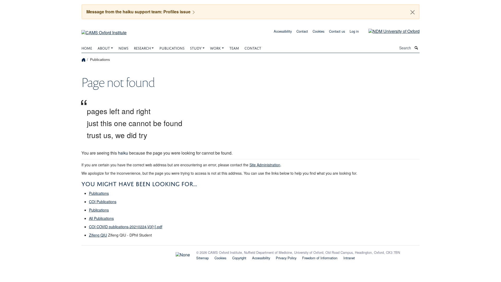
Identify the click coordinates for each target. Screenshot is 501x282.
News (123, 47)
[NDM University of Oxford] (390, 31)
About (104, 47)
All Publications (101, 218)
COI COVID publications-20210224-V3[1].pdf (125, 226)
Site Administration (264, 164)
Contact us (337, 31)
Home (86, 47)
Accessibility (283, 31)
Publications (171, 47)
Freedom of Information (319, 257)
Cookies (318, 31)
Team (234, 47)
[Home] (84, 59)
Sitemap (202, 257)
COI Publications (102, 201)
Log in (354, 31)
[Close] (412, 12)
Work (215, 47)
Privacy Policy (286, 257)
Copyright (239, 257)
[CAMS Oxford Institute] (104, 31)
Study (196, 47)
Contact (302, 31)
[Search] (416, 47)
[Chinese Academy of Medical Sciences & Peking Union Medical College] (135, 253)
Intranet (349, 257)
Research (142, 47)
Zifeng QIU (98, 235)
